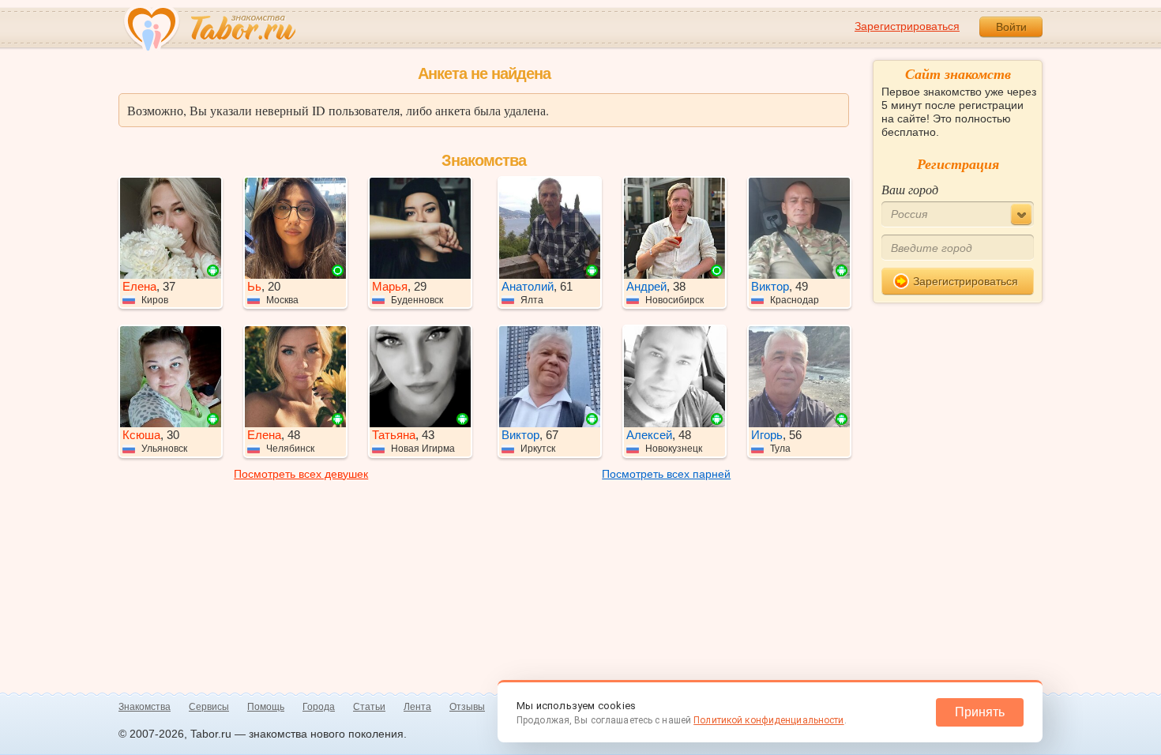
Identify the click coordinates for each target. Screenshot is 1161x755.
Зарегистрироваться (907, 26)
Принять (980, 712)
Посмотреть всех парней (666, 474)
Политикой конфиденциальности (768, 720)
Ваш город (909, 189)
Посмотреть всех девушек (301, 474)
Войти (1011, 27)
